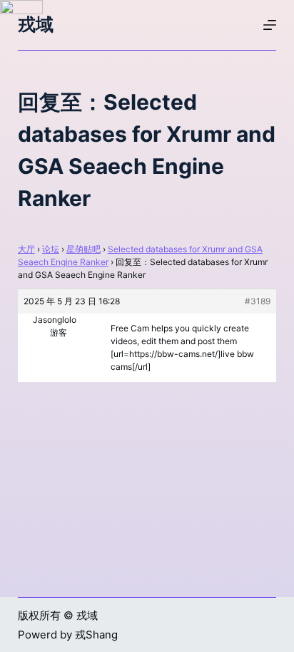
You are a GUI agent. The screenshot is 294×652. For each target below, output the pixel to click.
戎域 (36, 24)
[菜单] (269, 25)
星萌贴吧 (83, 249)
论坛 (50, 249)
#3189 (257, 301)
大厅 (26, 249)
